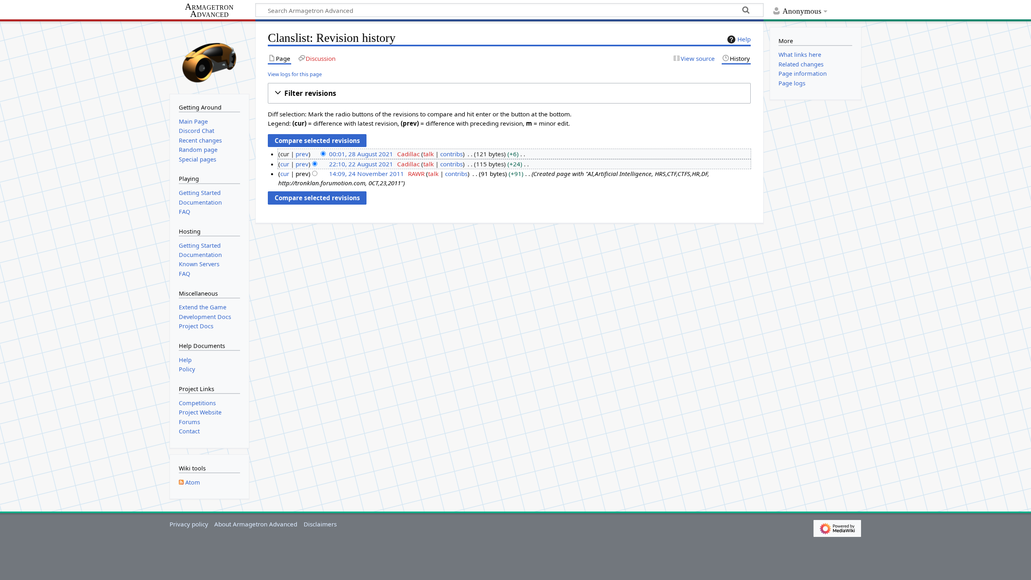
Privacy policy (189, 524)
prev (302, 154)
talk (428, 154)
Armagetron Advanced (209, 10)
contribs (451, 154)
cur (284, 164)
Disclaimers (320, 524)
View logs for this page (295, 74)
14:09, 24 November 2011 (366, 174)
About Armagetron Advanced (255, 524)
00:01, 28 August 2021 (361, 154)
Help (744, 39)
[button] (509, 93)
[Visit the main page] (209, 57)
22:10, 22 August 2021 (361, 164)
